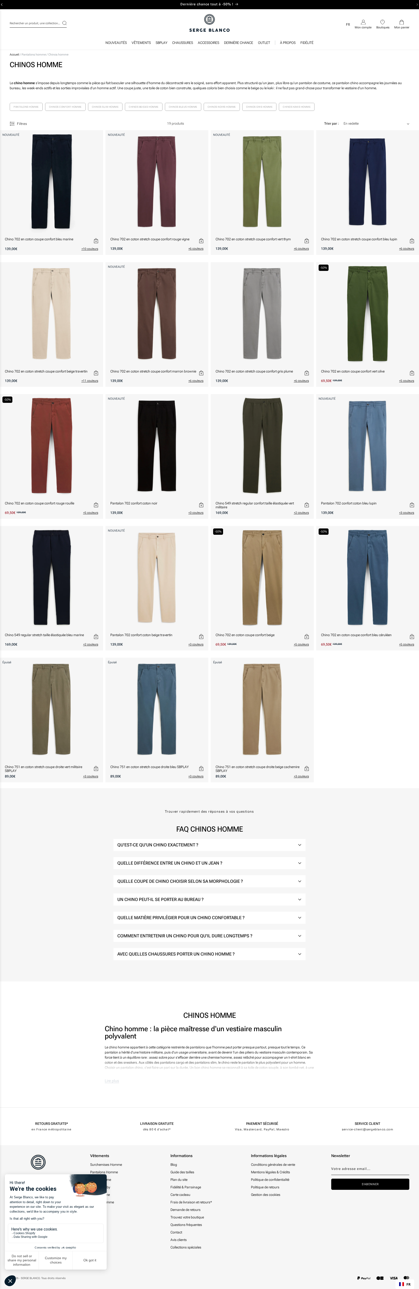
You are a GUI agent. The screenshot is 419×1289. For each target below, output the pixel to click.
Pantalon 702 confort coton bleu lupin (349, 503)
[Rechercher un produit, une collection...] (61, 23)
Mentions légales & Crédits (270, 1172)
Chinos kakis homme (297, 106)
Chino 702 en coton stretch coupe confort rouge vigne (149, 239)
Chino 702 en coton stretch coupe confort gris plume (254, 371)
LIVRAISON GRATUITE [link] (157, 1124)
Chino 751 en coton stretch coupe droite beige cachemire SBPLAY (257, 769)
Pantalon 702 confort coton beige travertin (141, 635)
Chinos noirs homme (222, 106)
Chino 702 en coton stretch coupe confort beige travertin (46, 371)
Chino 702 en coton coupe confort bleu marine (39, 239)
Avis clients (178, 1240)
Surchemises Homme (106, 1165)
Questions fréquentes (186, 1225)
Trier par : (331, 123)
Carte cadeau (180, 1195)
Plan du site (178, 1180)
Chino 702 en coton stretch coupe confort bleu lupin (359, 239)
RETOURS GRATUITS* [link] (51, 1124)
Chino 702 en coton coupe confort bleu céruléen (356, 635)
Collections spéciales (185, 1247)
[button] (141, 44)
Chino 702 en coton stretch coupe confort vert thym (253, 239)
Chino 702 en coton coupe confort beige (245, 635)
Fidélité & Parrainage (185, 1187)
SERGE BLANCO (30, 1278)
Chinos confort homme (65, 106)
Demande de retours (185, 1210)
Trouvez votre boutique (187, 1217)
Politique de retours (265, 1187)
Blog (173, 1165)
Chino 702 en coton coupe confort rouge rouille (39, 503)
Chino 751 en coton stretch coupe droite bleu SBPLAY (149, 767)
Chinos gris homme (259, 106)
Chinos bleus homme (183, 106)
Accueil (14, 54)
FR (408, 1284)
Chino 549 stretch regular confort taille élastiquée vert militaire (255, 505)
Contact (176, 1232)
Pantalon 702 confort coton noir (133, 503)
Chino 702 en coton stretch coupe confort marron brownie (153, 371)
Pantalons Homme (104, 1172)
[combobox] (38, 22)
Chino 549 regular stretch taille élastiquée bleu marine (44, 635)
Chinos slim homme (105, 106)
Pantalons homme (34, 54)
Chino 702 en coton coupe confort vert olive (353, 371)
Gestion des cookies (265, 1195)
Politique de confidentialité (270, 1180)
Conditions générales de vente (273, 1165)
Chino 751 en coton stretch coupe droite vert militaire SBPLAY (43, 769)
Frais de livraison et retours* (191, 1202)
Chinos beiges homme (144, 106)
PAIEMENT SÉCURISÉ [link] (262, 1124)
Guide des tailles (182, 1172)
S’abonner (370, 1184)
